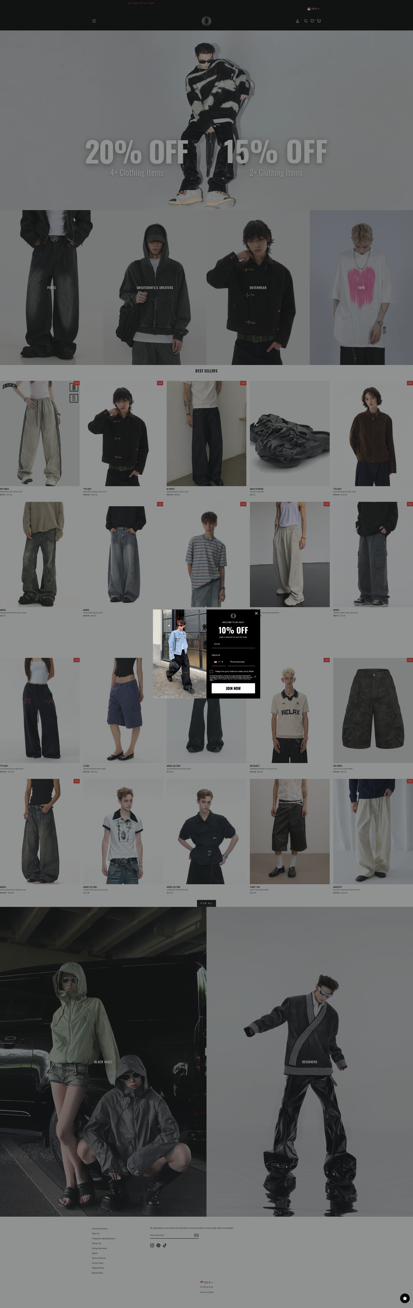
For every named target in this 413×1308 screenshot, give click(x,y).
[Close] (256, 613)
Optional (216, 655)
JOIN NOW (233, 688)
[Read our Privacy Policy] (255, 677)
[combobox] (219, 662)
